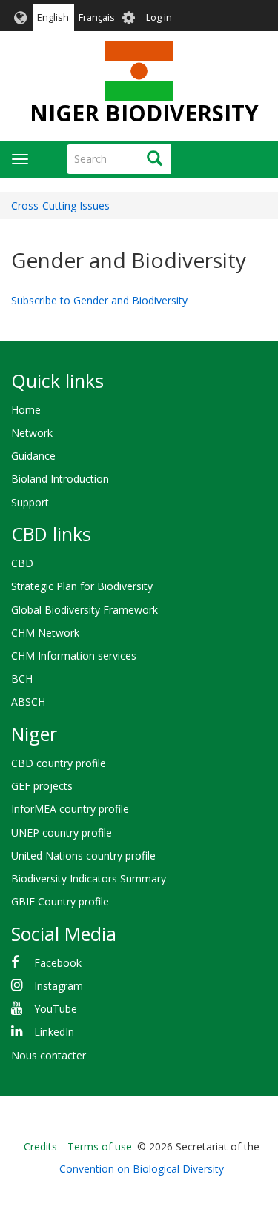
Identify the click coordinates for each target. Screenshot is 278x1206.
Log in (159, 17)
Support (30, 502)
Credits (40, 1146)
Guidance (33, 456)
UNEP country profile (61, 832)
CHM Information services (73, 656)
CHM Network (45, 633)
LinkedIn (54, 1032)
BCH (22, 678)
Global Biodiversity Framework (84, 610)
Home (26, 410)
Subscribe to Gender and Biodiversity (99, 300)
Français (97, 17)
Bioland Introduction (60, 479)
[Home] (139, 71)
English (53, 17)
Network (32, 433)
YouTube (55, 1009)
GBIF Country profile (60, 901)
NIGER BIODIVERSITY (144, 113)
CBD (22, 563)
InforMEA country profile (70, 809)
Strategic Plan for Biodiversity (82, 586)
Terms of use (99, 1146)
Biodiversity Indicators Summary (88, 878)
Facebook (58, 963)
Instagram (58, 986)
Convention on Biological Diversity (141, 1169)
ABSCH (28, 701)
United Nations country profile (83, 855)
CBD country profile (58, 763)
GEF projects (42, 786)
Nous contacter (48, 1055)
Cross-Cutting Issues (60, 205)
